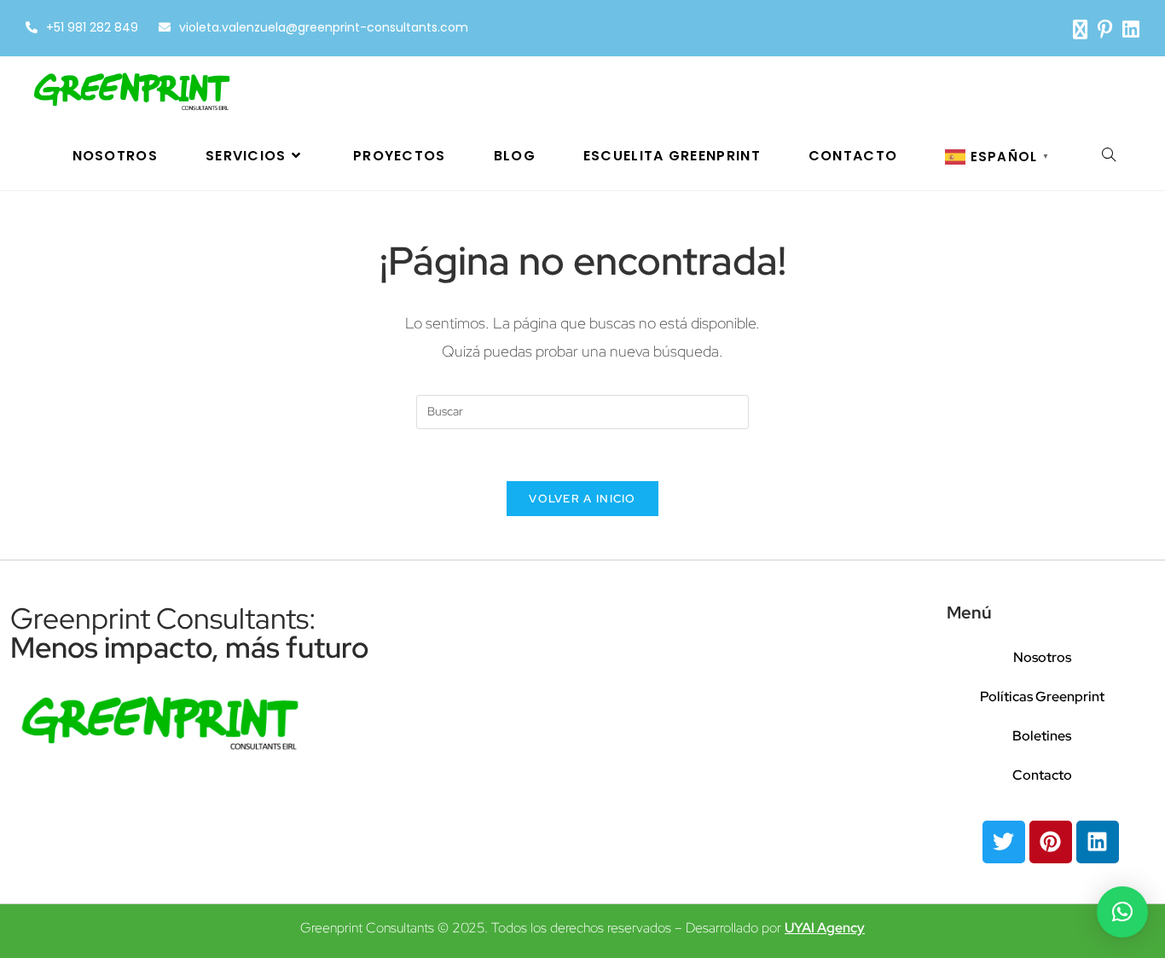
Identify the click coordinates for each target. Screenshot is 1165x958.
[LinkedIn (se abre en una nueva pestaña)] (1128, 29)
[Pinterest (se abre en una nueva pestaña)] (1105, 29)
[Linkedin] (1097, 842)
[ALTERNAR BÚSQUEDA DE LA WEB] (1108, 156)
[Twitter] (1003, 842)
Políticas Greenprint (1042, 696)
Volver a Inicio (582, 498)
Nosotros (1042, 657)
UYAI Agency (825, 928)
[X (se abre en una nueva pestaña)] (1080, 29)
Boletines (1041, 736)
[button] (1122, 912)
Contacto (1042, 775)
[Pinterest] (1050, 842)
